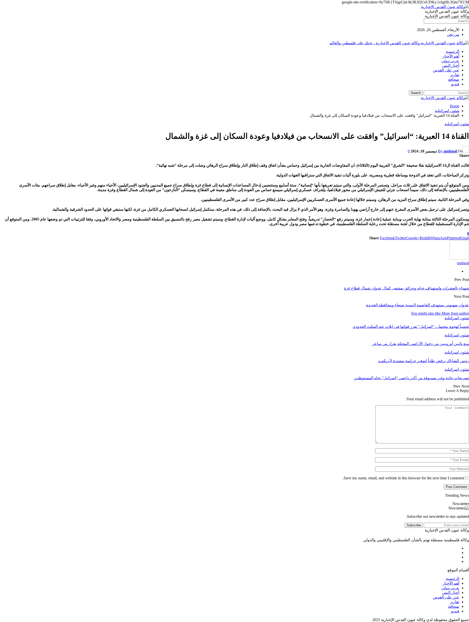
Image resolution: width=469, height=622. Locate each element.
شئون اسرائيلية (457, 124)
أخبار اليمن (450, 65)
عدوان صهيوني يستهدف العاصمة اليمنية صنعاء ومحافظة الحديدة (417, 305)
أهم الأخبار (451, 56)
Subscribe (414, 525)
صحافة (453, 79)
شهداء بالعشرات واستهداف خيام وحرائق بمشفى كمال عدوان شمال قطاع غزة (406, 288)
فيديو (455, 84)
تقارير (454, 75)
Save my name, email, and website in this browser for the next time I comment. (403, 478)
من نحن (453, 34)
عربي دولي (450, 61)
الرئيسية (452, 51)
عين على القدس (446, 70)
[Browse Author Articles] (459, 258)
